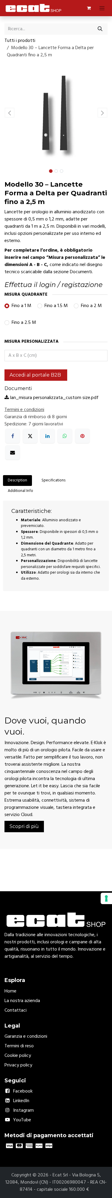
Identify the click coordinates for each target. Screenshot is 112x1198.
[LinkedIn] (47, 436)
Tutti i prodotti (19, 41)
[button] (9, 112)
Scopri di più (24, 826)
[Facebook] (12, 436)
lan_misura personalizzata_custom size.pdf (54, 398)
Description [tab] (17, 480)
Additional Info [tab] (20, 491)
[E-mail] (12, 452)
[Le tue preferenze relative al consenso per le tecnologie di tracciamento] (106, 898)
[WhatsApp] (65, 436)
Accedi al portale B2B (36, 375)
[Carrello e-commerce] (88, 8)
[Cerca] (100, 29)
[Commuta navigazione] (102, 8)
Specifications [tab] (53, 480)
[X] (30, 436)
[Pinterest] (82, 436)
